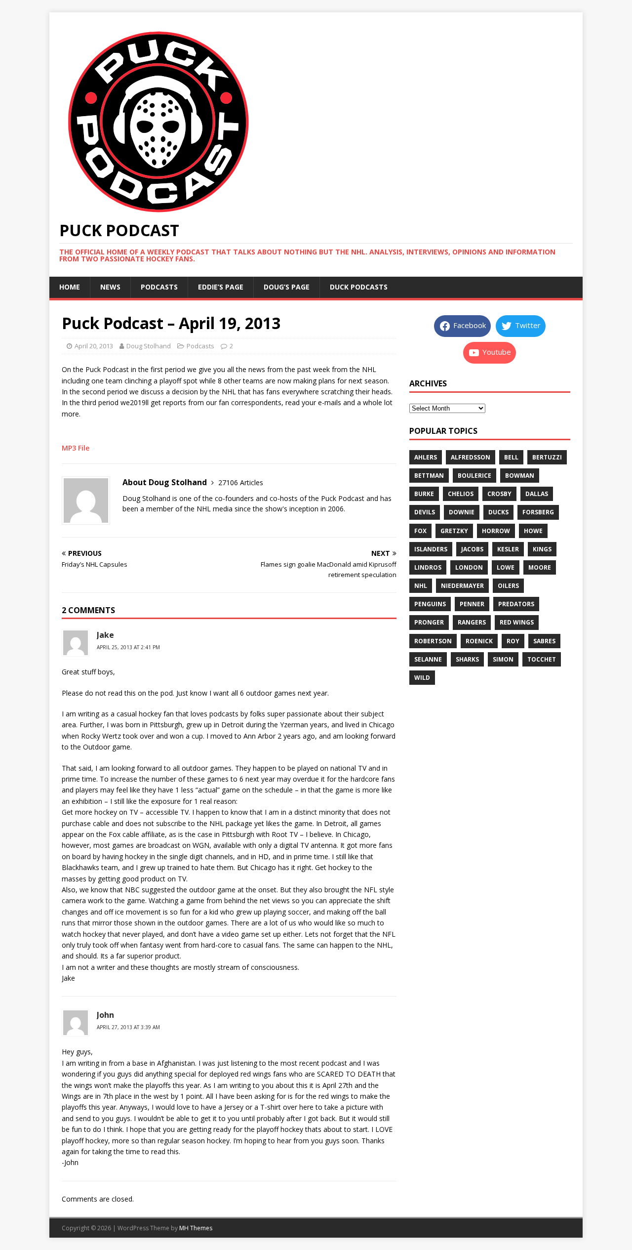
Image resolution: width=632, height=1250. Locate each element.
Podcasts (159, 287)
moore (539, 567)
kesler (508, 549)
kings (542, 549)
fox (420, 531)
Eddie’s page (220, 287)
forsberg (538, 512)
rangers (472, 622)
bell (511, 457)
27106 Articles (240, 482)
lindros (427, 567)
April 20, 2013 (94, 345)
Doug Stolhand (148, 345)
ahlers (425, 457)
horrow (496, 531)
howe (533, 531)
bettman (429, 475)
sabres (544, 641)
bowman (519, 475)
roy (513, 641)
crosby (499, 494)
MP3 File (75, 448)
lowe (505, 567)
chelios (461, 494)
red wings (517, 622)
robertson (433, 641)
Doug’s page (287, 287)
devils (424, 512)
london (469, 567)
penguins (430, 604)
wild (422, 677)
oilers (508, 586)
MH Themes (195, 1228)
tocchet (541, 659)
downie (461, 512)
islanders (430, 549)
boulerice (474, 475)
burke (424, 494)
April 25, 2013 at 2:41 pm (128, 647)
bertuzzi (547, 457)
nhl (420, 586)
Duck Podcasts (359, 287)
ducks (498, 512)
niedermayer (462, 586)
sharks (467, 659)
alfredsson (470, 457)
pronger (429, 622)
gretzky (454, 531)
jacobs (472, 549)
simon (503, 659)
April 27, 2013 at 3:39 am (128, 1027)
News (110, 287)
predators (516, 604)
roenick (479, 641)
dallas (536, 494)
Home (69, 287)
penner (472, 604)
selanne (428, 659)
